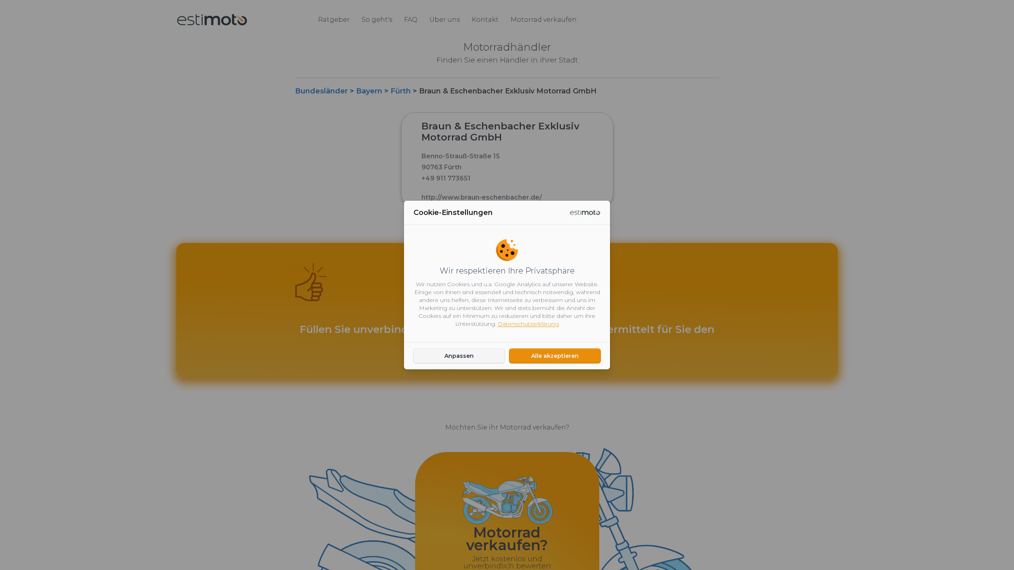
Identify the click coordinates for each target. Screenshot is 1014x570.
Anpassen (459, 355)
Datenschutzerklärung (528, 323)
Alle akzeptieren (555, 355)
